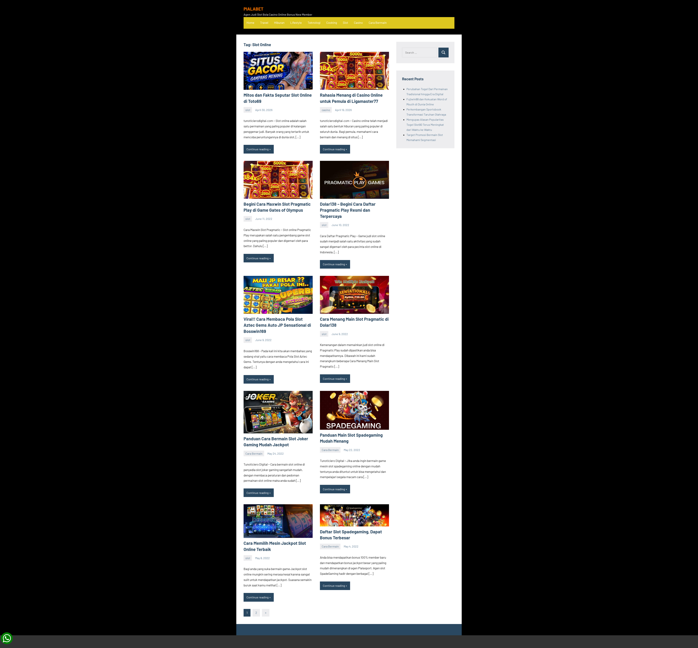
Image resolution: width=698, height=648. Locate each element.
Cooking (331, 22)
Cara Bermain (378, 22)
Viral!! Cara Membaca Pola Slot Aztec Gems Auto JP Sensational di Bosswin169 (277, 325)
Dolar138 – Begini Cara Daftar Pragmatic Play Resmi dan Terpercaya (348, 210)
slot (247, 110)
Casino (358, 22)
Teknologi (314, 22)
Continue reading (257, 149)
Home (250, 22)
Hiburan (279, 22)
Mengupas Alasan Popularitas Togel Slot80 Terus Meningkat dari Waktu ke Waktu (425, 124)
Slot (345, 22)
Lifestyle (296, 22)
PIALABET (253, 8)
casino (326, 110)
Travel (264, 22)
